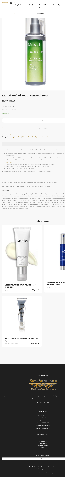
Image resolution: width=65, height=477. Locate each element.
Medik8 (13, 290)
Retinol (48, 137)
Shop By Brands (31, 5)
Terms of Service (43, 445)
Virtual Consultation (51, 5)
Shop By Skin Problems (18, 5)
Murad (19, 137)
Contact (43, 447)
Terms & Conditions (37, 473)
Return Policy (43, 441)
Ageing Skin (13, 137)
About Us (40, 6)
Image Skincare (15, 343)
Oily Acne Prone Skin (28, 137)
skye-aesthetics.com (44, 428)
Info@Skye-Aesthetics (44, 425)
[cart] (11, 3)
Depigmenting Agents (58, 287)
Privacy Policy (43, 443)
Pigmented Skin (40, 137)
